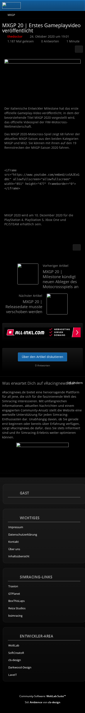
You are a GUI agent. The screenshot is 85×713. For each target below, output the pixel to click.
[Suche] (57, 5)
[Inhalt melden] (77, 247)
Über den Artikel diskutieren (42, 357)
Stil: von (42, 702)
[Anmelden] (68, 5)
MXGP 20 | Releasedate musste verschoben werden (23, 306)
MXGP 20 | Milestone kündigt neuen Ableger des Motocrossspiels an (60, 279)
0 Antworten (50, 41)
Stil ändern (75, 383)
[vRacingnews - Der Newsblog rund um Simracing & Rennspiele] (11, 5)
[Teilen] (79, 49)
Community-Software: (42, 696)
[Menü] (79, 5)
